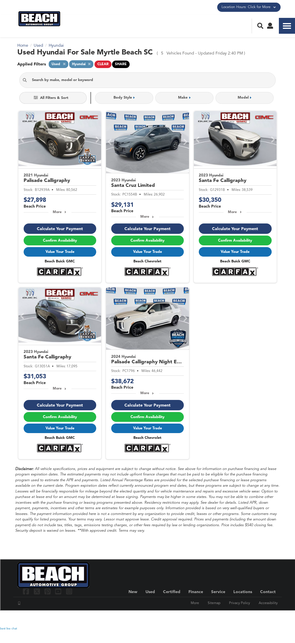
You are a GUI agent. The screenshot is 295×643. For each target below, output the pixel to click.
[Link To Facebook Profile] (26, 591)
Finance (195, 592)
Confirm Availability (60, 240)
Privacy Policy (239, 603)
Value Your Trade (60, 252)
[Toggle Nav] (287, 26)
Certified (171, 592)
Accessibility (268, 603)
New (132, 592)
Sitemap (214, 603)
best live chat (8, 628)
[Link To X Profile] (37, 591)
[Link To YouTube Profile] (59, 591)
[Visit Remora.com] (265, 618)
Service (218, 592)
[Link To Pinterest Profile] (48, 591)
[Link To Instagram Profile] (69, 591)
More (57, 212)
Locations (242, 592)
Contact (268, 592)
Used (150, 592)
